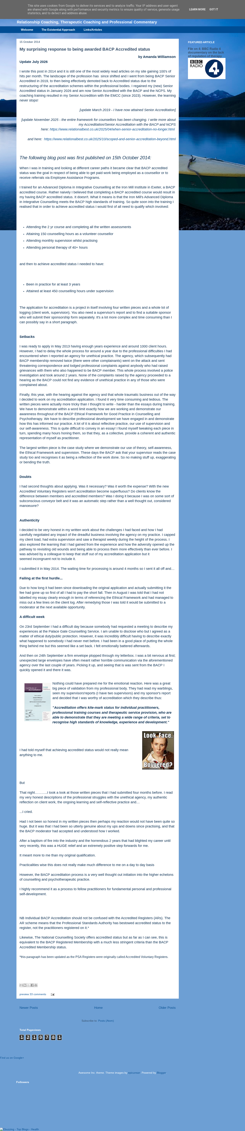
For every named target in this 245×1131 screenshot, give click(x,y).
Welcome (27, 29)
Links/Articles (93, 29)
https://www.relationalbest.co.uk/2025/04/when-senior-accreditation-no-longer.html (112, 129)
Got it (213, 9)
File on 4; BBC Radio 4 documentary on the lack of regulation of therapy (206, 52)
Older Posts (167, 1008)
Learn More (197, 9)
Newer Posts (29, 1008)
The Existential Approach (58, 29)
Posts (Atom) (106, 1020)
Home (98, 1008)
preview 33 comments (33, 994)
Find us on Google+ (12, 1057)
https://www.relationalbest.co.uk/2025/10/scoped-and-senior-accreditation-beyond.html (110, 139)
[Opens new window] (37, 702)
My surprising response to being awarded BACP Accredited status (85, 49)
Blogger (161, 1072)
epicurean (134, 1072)
